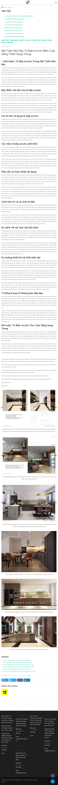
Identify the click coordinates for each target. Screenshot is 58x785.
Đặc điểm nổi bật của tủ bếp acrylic (14, 19)
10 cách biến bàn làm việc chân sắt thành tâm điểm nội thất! (18, 667)
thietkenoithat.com (16, 780)
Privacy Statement (28, 780)
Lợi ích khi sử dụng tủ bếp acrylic (14, 22)
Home (4, 7)
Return (29, 675)
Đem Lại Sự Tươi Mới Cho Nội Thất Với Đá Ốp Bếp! (16, 660)
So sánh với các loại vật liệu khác (14, 33)
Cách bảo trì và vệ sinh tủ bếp (13, 30)
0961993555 (19, 731)
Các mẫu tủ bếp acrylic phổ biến (14, 25)
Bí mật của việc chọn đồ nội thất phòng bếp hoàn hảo (17, 669)
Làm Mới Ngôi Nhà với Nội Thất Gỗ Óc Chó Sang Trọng (17, 662)
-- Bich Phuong (5, 46)
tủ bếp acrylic (7, 675)
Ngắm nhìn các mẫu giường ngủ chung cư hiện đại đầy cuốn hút (19, 671)
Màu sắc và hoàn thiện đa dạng (13, 28)
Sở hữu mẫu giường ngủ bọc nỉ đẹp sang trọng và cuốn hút (18, 665)
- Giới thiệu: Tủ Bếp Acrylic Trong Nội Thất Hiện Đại (19, 16)
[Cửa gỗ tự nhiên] (28, 2)
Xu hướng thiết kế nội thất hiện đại (14, 36)
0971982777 (5, 748)
